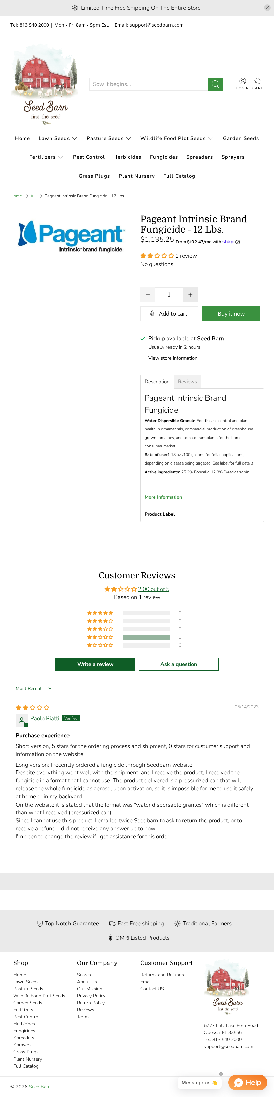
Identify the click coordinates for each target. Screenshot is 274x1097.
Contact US (152, 989)
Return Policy (91, 1003)
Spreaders (199, 157)
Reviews (85, 1010)
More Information (163, 497)
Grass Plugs (94, 176)
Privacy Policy (91, 996)
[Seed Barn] (44, 84)
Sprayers (233, 157)
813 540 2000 (227, 1039)
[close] (267, 7)
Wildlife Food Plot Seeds (173, 138)
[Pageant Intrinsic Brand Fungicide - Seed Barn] (72, 238)
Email (146, 982)
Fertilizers (42, 157)
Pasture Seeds (105, 138)
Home (22, 138)
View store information (172, 358)
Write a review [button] (95, 664)
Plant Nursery (137, 176)
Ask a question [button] (178, 664)
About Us (87, 982)
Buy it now (231, 313)
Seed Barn (40, 1087)
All (33, 196)
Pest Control (89, 157)
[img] (32, 708)
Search (84, 975)
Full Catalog (179, 176)
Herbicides (127, 157)
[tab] (157, 382)
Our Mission (89, 989)
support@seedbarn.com (228, 1046)
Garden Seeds (241, 138)
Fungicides (164, 157)
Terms (83, 1017)
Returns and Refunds (162, 975)
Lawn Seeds (54, 138)
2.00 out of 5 (153, 589)
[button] (157, 256)
